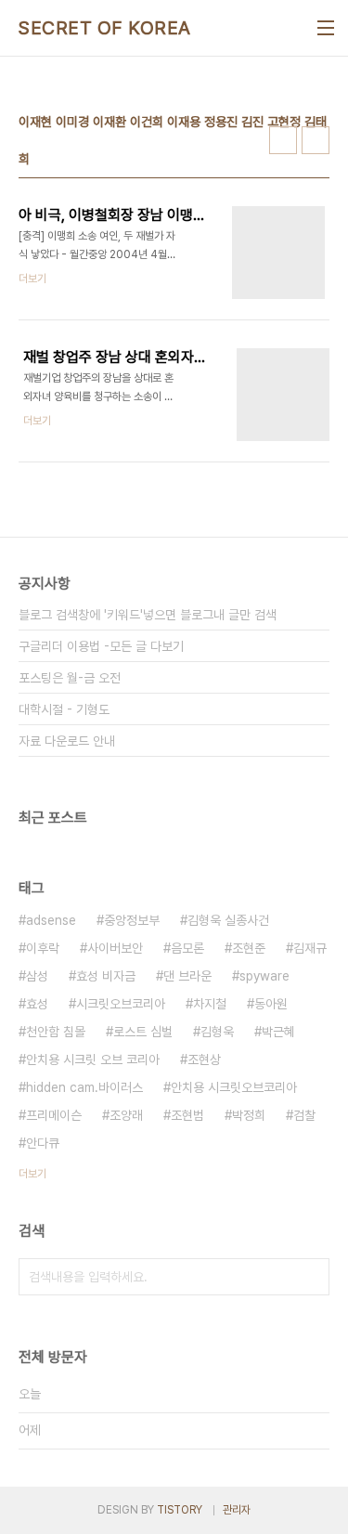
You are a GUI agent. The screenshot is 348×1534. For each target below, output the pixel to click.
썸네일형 (283, 140)
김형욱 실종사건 (228, 920)
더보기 (32, 1173)
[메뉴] (325, 28)
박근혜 (278, 1031)
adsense (51, 920)
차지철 (209, 1003)
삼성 (37, 975)
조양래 (126, 1115)
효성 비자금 (105, 975)
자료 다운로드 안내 (67, 741)
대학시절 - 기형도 (64, 709)
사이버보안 (115, 948)
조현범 (187, 1115)
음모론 (187, 948)
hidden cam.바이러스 (84, 1087)
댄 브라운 (187, 975)
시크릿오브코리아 (120, 1003)
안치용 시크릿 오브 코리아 (93, 1059)
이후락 (42, 948)
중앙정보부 (132, 920)
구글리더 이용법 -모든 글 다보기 (101, 646)
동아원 (271, 1003)
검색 (311, 1276)
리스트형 (315, 140)
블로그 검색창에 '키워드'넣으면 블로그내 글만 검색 (148, 614)
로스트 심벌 (143, 1031)
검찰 (304, 1115)
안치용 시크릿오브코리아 (234, 1087)
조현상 (204, 1059)
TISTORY (179, 1509)
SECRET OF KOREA (105, 28)
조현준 (248, 948)
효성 (37, 1003)
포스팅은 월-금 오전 (70, 677)
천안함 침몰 (55, 1031)
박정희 (248, 1115)
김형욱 (217, 1031)
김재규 (310, 948)
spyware (264, 975)
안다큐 (42, 1143)
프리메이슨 (54, 1115)
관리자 (237, 1509)
